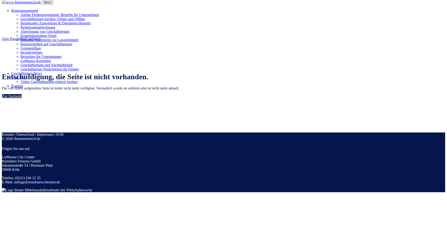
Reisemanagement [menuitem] (24, 11)
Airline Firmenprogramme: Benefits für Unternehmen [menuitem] (59, 15)
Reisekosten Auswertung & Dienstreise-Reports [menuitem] (55, 23)
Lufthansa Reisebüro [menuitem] (35, 61)
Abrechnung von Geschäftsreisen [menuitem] (44, 31)
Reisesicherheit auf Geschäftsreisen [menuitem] (46, 44)
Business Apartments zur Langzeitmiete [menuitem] (49, 40)
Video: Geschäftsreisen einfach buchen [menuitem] (49, 82)
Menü (47, 2)
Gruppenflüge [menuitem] (30, 48)
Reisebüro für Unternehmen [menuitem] (40, 57)
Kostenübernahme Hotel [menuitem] (38, 36)
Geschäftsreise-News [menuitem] (26, 73)
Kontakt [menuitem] (17, 86)
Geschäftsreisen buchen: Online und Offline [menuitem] (52, 19)
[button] (12, 96)
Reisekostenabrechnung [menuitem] (37, 27)
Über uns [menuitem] (18, 77)
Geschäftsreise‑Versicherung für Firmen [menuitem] (49, 69)
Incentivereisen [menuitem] (31, 52)
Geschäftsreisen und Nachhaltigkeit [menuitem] (46, 65)
